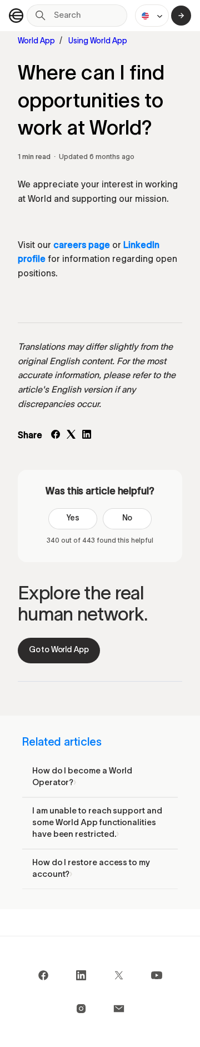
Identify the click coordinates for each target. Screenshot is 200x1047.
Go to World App (59, 650)
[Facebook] (55, 436)
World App (36, 41)
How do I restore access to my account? (91, 869)
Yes (72, 518)
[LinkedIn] (86, 436)
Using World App (97, 41)
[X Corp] (71, 436)
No (127, 518)
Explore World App (181, 16)
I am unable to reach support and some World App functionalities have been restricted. (97, 822)
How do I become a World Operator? (82, 777)
